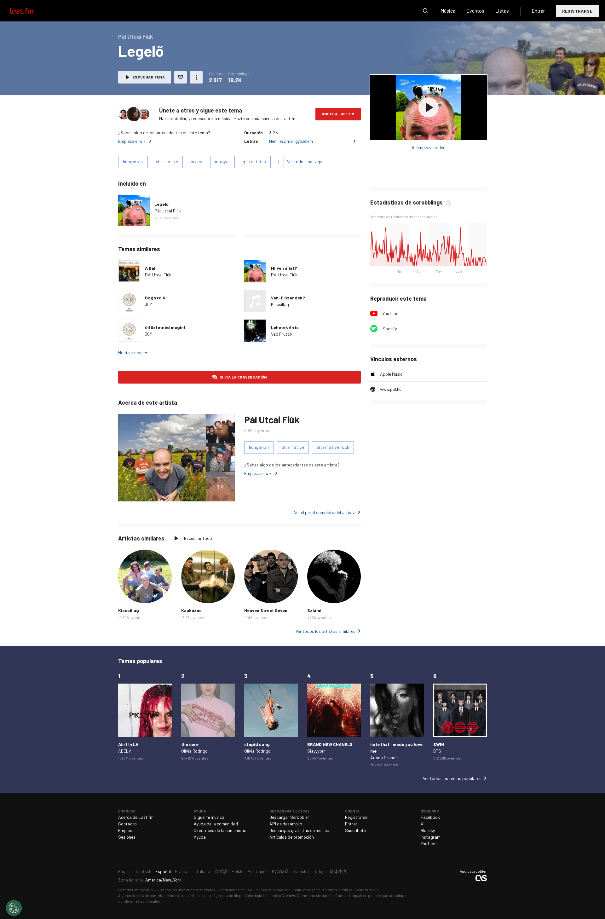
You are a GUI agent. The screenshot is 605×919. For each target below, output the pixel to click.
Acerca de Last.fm (135, 817)
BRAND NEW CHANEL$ (330, 744)
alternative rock (333, 447)
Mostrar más (130, 352)
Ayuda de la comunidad (216, 823)
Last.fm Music (367, 889)
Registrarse (577, 11)
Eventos (475, 11)
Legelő (161, 204)
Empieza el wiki (132, 141)
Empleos (126, 830)
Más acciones (196, 77)
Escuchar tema (149, 77)
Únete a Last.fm (338, 114)
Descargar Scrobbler (289, 817)
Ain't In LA (128, 744)
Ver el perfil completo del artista (324, 512)
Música (448, 11)
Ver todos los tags (304, 161)
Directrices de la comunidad (220, 830)
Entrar (538, 11)
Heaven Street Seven (265, 610)
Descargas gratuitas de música (299, 830)
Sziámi (314, 610)
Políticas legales (307, 889)
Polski (237, 871)
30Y (148, 304)
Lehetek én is (285, 327)
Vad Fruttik (281, 334)
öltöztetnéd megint (165, 327)
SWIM (438, 744)
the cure (190, 744)
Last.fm (29, 10)
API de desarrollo (285, 823)
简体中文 (338, 871)
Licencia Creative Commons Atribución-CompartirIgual (313, 895)
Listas (502, 11)
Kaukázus (191, 610)
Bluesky (428, 830)
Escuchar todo (198, 538)
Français (183, 871)
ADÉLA (125, 751)
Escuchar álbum (428, 107)
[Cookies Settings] (14, 908)
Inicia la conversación (243, 377)
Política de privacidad (272, 889)
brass (196, 161)
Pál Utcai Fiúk (167, 210)
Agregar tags (279, 162)
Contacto (127, 823)
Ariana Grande (384, 757)
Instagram (431, 837)
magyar (222, 161)
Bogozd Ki (156, 297)
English (125, 871)
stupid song (257, 744)
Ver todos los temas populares (452, 778)
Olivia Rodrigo (194, 751)
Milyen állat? (284, 268)
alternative (167, 161)
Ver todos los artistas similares (325, 631)
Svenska (300, 871)
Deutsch (143, 871)
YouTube (390, 313)
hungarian (133, 161)
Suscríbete (355, 830)
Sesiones (126, 837)
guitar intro (254, 161)
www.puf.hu (390, 389)
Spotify (390, 328)
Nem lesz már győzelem (291, 141)
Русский (280, 871)
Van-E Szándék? (288, 297)
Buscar (425, 10)
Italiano (203, 871)
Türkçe (319, 871)
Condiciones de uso (235, 889)
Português (257, 871)
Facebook (430, 817)
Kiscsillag (280, 304)
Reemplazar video (429, 147)
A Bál (150, 268)
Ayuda (200, 837)
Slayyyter (316, 751)
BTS (437, 751)
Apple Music (391, 374)
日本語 (221, 871)
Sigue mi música (209, 817)
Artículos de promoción (291, 837)
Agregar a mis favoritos (180, 77)
